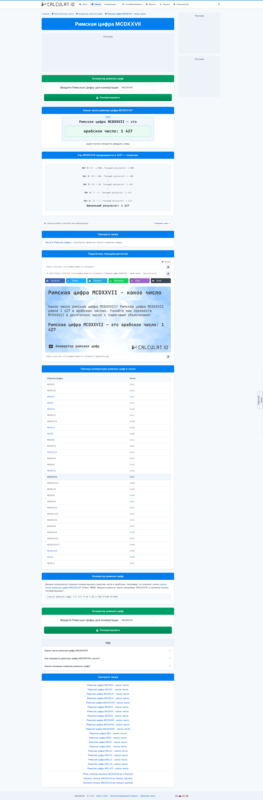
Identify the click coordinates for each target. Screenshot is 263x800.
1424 (132, 458)
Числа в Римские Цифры (58, 242)
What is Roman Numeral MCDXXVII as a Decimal (108, 774)
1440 (132, 557)
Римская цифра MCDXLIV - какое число (108, 693)
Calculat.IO (80, 796)
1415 (132, 403)
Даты (85, 4)
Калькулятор (183, 4)
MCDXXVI (51, 471)
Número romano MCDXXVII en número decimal (108, 778)
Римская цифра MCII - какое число (108, 737)
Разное (166, 4)
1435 (132, 526)
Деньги (152, 4)
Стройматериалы (133, 4)
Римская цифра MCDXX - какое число (108, 715)
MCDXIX (51, 427)
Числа (98, 4)
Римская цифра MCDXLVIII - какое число (108, 702)
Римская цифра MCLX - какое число (108, 759)
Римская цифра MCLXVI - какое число (108, 768)
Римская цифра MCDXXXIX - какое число (108, 729)
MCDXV (50, 403)
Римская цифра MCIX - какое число (108, 742)
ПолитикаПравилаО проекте (124, 796)
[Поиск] (219, 4)
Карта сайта (102, 796)
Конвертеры (110, 4)
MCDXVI (51, 409)
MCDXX (50, 434)
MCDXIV (51, 397)
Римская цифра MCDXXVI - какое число (107, 724)
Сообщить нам (162, 223)
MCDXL (50, 557)
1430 (132, 495)
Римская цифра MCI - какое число (107, 733)
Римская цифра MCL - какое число (108, 746)
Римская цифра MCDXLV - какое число (108, 698)
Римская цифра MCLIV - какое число (108, 750)
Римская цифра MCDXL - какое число (108, 689)
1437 (132, 538)
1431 (132, 501)
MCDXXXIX (52, 551)
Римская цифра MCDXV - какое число (108, 707)
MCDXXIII (52, 452)
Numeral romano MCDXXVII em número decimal (108, 782)
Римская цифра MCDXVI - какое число (108, 711)
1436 (132, 532)
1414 (132, 397)
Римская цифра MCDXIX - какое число (108, 685)
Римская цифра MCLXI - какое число (108, 764)
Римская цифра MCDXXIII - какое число (108, 720)
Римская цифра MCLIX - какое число (108, 755)
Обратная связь (259, 400)
